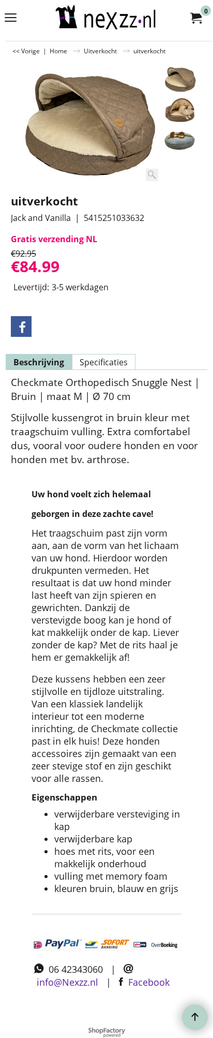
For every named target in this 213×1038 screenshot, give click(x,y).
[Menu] (11, 18)
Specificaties (104, 362)
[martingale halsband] (104, 18)
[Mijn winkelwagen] (195, 17)
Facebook (149, 982)
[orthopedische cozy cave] (180, 140)
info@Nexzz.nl (67, 982)
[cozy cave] (180, 110)
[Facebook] (21, 326)
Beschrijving (38, 362)
